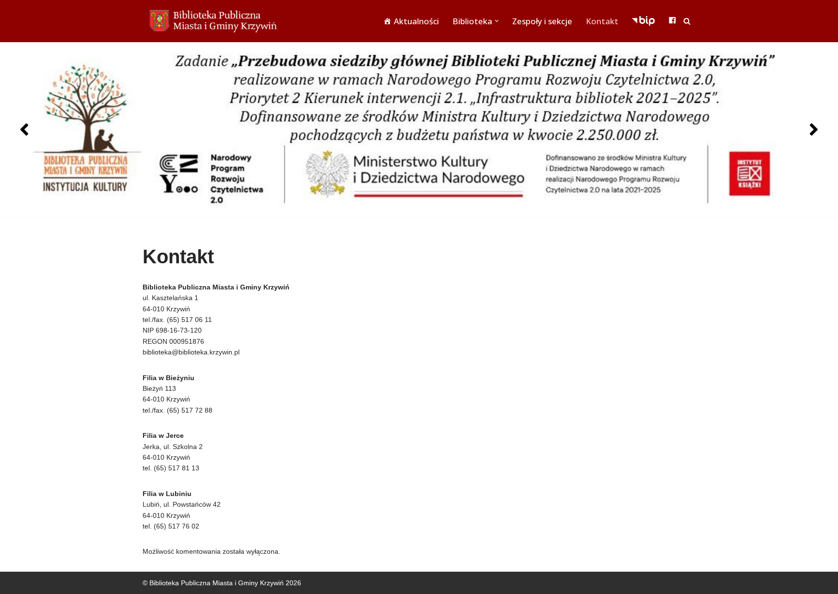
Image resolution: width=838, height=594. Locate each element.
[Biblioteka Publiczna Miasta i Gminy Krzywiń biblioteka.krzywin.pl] (215, 21)
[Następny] (814, 129)
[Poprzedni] (24, 129)
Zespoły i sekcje (542, 21)
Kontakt (602, 21)
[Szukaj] (687, 21)
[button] (497, 21)
